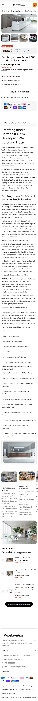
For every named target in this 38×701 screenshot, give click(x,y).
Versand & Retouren (8, 693)
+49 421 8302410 (10, 663)
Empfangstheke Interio (22, 557)
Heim (3, 11)
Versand (4, 70)
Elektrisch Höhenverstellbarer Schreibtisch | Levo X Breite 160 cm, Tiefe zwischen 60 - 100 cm (25, 588)
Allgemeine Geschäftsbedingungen (23, 686)
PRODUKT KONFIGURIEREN (19, 92)
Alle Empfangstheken (15, 11)
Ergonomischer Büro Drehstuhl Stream (25, 571)
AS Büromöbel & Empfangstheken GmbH (21, 697)
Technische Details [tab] (24, 123)
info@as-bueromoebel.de (13, 659)
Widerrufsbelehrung (26, 689)
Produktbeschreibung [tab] (8, 123)
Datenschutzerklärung (9, 689)
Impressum (5, 686)
